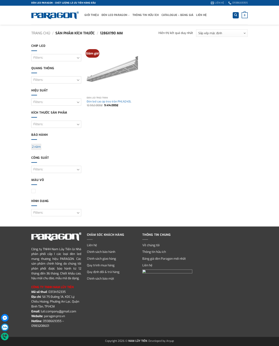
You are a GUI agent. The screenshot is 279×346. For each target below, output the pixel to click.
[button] (245, 15)
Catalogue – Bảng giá (178, 15)
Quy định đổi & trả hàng (103, 272)
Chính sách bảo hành (101, 252)
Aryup (170, 341)
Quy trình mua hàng (100, 265)
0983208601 (40, 326)
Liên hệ (201, 15)
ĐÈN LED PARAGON (114, 15)
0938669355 (52, 321)
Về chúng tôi (151, 245)
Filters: (38, 58)
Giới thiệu (91, 15)
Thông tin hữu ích (145, 15)
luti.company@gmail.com (58, 311)
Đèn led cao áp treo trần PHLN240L (109, 101)
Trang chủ (40, 33)
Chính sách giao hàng (101, 259)
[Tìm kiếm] (236, 15)
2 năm (36, 147)
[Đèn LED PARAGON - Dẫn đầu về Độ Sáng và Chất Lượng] (55, 15)
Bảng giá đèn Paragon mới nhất (164, 259)
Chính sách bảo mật (100, 279)
